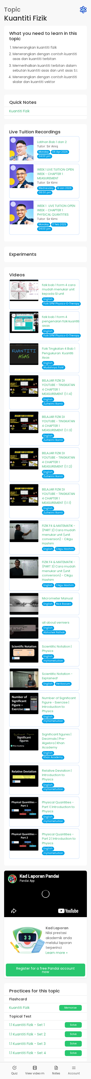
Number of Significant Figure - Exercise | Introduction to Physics (59, 704)
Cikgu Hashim (65, 549)
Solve (73, 1024)
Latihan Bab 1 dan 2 (52, 142)
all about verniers (55, 622)
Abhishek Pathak (54, 632)
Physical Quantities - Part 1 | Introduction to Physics (58, 806)
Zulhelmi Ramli (53, 403)
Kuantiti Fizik (19, 1007)
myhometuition (53, 660)
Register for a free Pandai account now (45, 970)
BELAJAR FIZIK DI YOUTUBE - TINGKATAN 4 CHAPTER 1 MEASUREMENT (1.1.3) (58, 423)
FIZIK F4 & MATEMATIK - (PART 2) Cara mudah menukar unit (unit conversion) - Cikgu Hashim (58, 534)
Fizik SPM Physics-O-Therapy (61, 303)
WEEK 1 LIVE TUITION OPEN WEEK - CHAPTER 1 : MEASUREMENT (55, 174)
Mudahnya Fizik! (53, 367)
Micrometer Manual (57, 598)
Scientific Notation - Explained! (57, 676)
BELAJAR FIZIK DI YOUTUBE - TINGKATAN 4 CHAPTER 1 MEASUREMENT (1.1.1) (58, 496)
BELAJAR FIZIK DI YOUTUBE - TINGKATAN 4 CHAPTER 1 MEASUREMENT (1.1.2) (58, 459)
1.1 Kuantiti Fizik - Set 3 (27, 1043)
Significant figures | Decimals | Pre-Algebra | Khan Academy (56, 741)
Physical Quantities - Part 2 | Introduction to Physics (59, 838)
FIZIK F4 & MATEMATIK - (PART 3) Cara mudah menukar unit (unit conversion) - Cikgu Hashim (58, 571)
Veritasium (63, 683)
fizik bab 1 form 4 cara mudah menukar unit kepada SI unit (58, 289)
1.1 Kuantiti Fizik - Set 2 (27, 1034)
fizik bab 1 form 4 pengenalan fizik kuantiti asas (60, 321)
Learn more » (56, 952)
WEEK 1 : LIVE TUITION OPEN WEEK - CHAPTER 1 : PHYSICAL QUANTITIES (56, 210)
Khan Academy (53, 757)
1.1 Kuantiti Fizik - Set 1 (27, 1024)
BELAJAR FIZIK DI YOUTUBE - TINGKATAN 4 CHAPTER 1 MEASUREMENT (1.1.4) (58, 387)
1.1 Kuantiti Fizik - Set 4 (27, 1052)
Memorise (70, 1007)
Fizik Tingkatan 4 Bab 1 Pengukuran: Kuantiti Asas (58, 353)
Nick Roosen (63, 603)
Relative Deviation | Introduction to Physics (57, 775)
